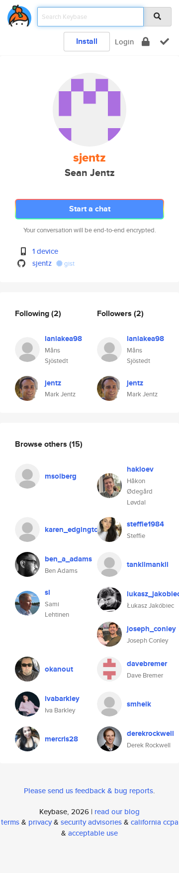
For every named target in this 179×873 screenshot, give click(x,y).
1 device (45, 251)
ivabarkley (62, 698)
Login (124, 41)
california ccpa (155, 822)
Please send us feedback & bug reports (88, 790)
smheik (139, 703)
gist (69, 263)
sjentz (42, 263)
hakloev (140, 469)
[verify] (164, 41)
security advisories (91, 822)
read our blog (117, 811)
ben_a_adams (68, 558)
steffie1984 (145, 524)
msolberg (61, 476)
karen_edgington (74, 529)
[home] (19, 13)
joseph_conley (151, 628)
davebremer (147, 663)
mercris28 (61, 738)
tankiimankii (148, 564)
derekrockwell (150, 733)
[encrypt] (146, 41)
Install (86, 41)
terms (10, 822)
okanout (59, 669)
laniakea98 (63, 338)
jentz (53, 382)
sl (47, 592)
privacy (40, 822)
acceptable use (93, 833)
